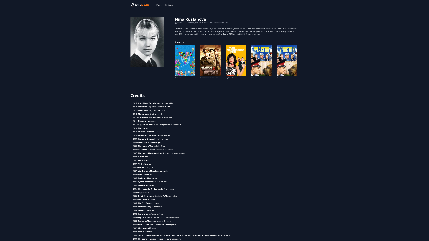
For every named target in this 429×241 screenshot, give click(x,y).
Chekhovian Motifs (146, 228)
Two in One (143, 157)
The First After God (146, 189)
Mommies (142, 114)
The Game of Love (146, 239)
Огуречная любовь (147, 124)
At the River (143, 164)
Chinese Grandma (146, 132)
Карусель (142, 192)
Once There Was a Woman (149, 103)
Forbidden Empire (146, 107)
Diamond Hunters (146, 121)
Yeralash (178, 78)
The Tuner (142, 199)
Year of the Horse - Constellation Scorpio (156, 224)
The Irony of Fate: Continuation (152, 153)
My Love (141, 185)
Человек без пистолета (209, 78)
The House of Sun (146, 146)
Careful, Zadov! (144, 210)
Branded (142, 110)
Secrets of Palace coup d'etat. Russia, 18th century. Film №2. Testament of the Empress (176, 235)
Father (141, 167)
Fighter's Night (145, 139)
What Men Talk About (147, 135)
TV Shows (169, 5)
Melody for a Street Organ (149, 142)
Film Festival (143, 174)
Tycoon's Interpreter (147, 182)
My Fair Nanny (231, 78)
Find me (141, 128)
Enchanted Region (146, 178)
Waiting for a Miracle (147, 171)
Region (253, 78)
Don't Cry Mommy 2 (147, 196)
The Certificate (144, 203)
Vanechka (142, 160)
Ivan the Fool (144, 232)
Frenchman (143, 214)
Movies (159, 5)
